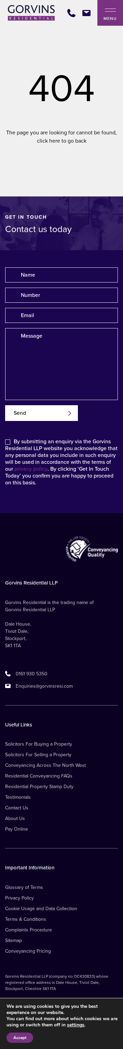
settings (75, 1025)
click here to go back (61, 140)
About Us (15, 818)
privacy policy (30, 469)
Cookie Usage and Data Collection (41, 909)
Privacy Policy (19, 898)
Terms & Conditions (25, 919)
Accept (19, 1037)
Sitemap (13, 940)
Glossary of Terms (24, 887)
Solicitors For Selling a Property (38, 755)
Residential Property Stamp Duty (39, 786)
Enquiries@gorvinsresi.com (44, 686)
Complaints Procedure (28, 930)
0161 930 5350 (31, 674)
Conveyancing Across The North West (45, 765)
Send (20, 413)
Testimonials (18, 797)
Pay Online (16, 829)
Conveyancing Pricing (28, 951)
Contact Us (16, 808)
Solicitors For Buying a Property (38, 744)
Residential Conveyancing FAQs (38, 776)
